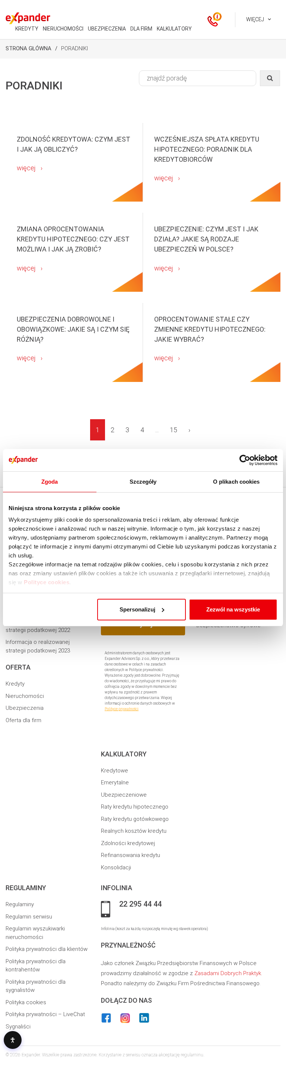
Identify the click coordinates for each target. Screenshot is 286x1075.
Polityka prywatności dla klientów (47, 949)
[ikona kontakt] (212, 19)
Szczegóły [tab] (143, 481)
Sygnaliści (18, 1026)
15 (173, 430)
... (157, 430)
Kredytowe (114, 770)
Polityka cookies (26, 1002)
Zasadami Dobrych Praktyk (227, 973)
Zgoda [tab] (49, 481)
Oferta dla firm (23, 720)
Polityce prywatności (122, 709)
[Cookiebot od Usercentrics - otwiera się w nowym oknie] (244, 460)
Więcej (255, 19)
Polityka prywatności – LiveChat (45, 1014)
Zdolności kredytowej (128, 843)
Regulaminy (20, 904)
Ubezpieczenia (25, 708)
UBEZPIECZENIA (107, 29)
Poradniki (74, 48)
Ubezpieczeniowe (124, 794)
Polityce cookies (46, 582)
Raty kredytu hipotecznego (134, 806)
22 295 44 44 (140, 904)
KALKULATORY (174, 29)
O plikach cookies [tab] (236, 481)
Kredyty (15, 683)
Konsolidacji (116, 867)
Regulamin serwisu (29, 916)
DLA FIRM (141, 29)
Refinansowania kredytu (130, 855)
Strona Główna (28, 48)
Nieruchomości (25, 696)
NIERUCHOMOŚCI (63, 29)
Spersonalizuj (137, 609)
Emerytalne (115, 782)
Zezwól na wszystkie (233, 609)
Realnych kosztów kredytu (133, 831)
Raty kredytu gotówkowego (135, 819)
